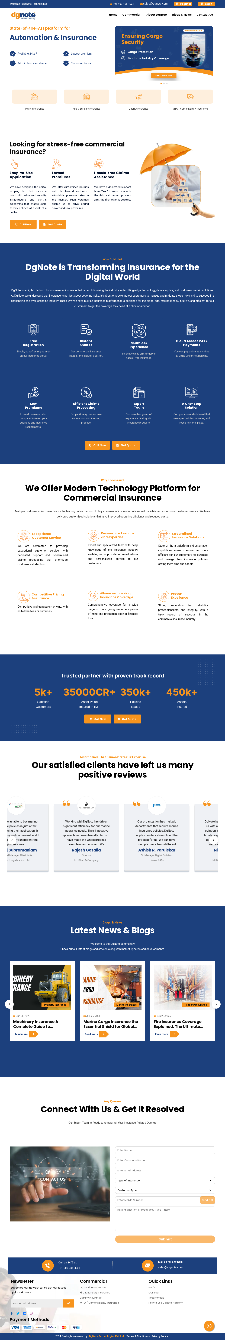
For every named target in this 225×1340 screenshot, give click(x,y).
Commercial (131, 15)
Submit (165, 1239)
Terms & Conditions (138, 1336)
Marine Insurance (56, 1004)
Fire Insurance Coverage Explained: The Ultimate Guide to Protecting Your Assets (107, 1024)
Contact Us (205, 15)
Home (113, 15)
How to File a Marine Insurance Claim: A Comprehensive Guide (175, 1024)
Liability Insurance (91, 1297)
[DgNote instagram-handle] (33, 1313)
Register (185, 4)
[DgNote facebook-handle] (13, 1313)
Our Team (155, 1292)
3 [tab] (167, 83)
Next (213, 840)
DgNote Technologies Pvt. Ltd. (107, 1336)
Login (208, 4)
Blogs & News (182, 15)
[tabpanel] (164, 53)
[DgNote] (23, 15)
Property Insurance (125, 1004)
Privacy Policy (160, 1336)
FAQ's (152, 1287)
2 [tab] (164, 83)
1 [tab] (161, 83)
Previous (12, 840)
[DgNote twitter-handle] (20, 1313)
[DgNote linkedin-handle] (26, 1313)
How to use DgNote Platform (166, 1303)
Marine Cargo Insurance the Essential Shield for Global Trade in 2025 (40, 1024)
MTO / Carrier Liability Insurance (99, 1303)
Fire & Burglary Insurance (95, 1292)
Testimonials (156, 1297)
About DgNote (156, 15)
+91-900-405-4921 (123, 3)
